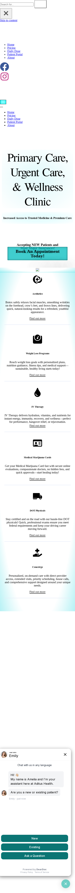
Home (10, 44)
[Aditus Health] (29, 38)
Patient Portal (15, 54)
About (11, 57)
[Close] (6, 13)
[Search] (40, 4)
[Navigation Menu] (3, 102)
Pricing (11, 47)
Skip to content (8, 20)
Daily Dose (13, 51)
